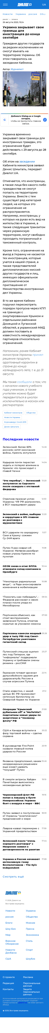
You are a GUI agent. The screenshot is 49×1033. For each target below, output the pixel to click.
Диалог (5, 19)
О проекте (9, 977)
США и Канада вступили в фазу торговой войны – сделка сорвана (22, 733)
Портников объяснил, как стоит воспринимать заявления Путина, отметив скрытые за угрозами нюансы (22, 619)
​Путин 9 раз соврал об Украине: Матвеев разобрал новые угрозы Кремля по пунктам (21, 552)
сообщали (24, 382)
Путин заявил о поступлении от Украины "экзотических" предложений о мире (21, 816)
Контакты (8, 989)
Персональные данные (31, 984)
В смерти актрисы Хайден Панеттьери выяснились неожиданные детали (19, 782)
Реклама (28, 977)
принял (38, 354)
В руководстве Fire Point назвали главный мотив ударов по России (18, 748)
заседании (27, 161)
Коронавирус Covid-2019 (15, 422)
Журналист (17, 69)
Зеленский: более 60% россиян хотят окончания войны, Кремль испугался (19, 450)
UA (44, 4)
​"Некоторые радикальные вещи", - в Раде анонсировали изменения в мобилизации (22, 584)
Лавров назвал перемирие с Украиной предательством (21, 830)
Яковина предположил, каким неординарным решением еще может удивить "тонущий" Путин (22, 765)
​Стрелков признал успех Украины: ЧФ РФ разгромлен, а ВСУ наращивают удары (22, 501)
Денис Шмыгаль (11, 427)
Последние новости (21, 439)
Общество (31, 413)
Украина (15, 19)
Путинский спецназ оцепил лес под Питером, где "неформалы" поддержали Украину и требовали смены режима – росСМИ (21, 657)
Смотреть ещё (13, 876)
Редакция (8, 983)
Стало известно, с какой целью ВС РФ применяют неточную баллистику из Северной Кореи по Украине (21, 695)
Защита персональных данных (31, 992)
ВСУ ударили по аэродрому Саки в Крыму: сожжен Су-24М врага (20, 535)
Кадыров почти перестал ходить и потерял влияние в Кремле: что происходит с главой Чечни (21, 466)
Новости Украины (12, 417)
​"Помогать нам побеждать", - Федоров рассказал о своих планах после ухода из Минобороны (21, 601)
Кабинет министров (13, 413)
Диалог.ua (22, 1003)
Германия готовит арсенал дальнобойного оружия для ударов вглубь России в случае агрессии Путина (20, 677)
